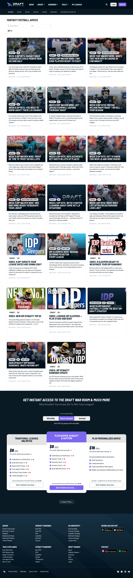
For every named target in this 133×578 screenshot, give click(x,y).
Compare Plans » (66, 502)
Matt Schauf (12, 77)
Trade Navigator (7, 557)
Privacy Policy (12, 571)
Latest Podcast (7, 540)
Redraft (19, 12)
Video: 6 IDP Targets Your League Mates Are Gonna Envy (25, 263)
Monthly (51, 418)
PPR (36, 533)
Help (69, 557)
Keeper (37, 562)
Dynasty (27, 12)
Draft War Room (7, 550)
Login (113, 4)
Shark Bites (53, 12)
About (70, 550)
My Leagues (77, 5)
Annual (82, 418)
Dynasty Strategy (73, 531)
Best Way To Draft (8, 531)
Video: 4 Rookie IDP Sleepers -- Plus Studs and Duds (65, 317)
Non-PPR (38, 529)
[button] (33, 459)
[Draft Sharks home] (15, 4)
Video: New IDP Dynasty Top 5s (25, 316)
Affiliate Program (73, 552)
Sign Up (122, 4)
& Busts (11, 536)
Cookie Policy (44, 571)
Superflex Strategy (74, 533)
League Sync (72, 540)
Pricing (70, 559)
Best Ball (35, 12)
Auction (37, 540)
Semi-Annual (66, 418)
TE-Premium (39, 559)
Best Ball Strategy (74, 536)
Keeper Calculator (8, 555)
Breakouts (5, 536)
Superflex (38, 536)
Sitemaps (23, 571)
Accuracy (71, 555)
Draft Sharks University (67, 12)
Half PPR (38, 531)
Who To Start (6, 562)
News (31, 5)
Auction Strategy (73, 538)
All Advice (11, 12)
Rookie (37, 557)
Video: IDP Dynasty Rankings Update (59, 371)
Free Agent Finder (8, 559)
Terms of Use (33, 571)
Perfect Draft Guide (8, 529)
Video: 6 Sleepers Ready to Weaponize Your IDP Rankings (105, 263)
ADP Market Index (8, 552)
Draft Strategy (72, 529)
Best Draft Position (8, 538)
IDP (9, 31)
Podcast (44, 12)
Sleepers (5, 533)
